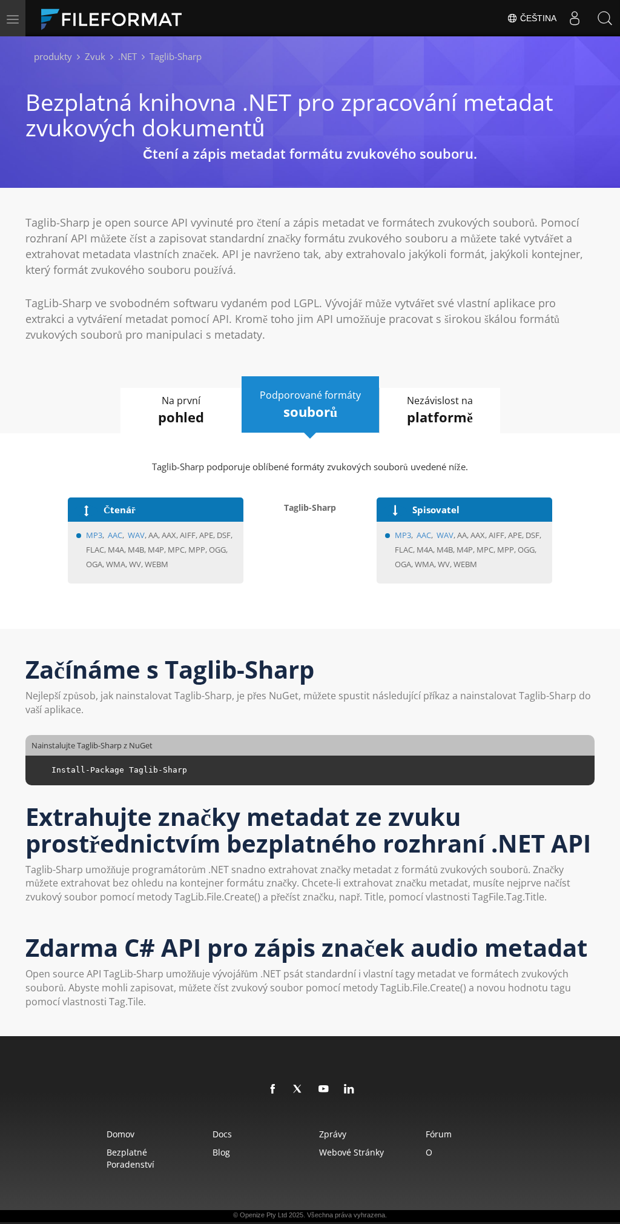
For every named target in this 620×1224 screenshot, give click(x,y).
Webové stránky (351, 1152)
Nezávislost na (440, 410)
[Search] (605, 18)
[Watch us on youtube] (324, 1089)
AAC (115, 535)
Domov (120, 1134)
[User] (574, 18)
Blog (221, 1152)
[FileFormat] (116, 18)
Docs (222, 1134)
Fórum (439, 1134)
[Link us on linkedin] (349, 1089)
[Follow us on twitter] (298, 1089)
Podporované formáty (310, 404)
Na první (181, 410)
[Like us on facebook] (273, 1089)
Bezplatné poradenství (130, 1158)
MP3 (94, 535)
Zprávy (332, 1134)
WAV (136, 535)
